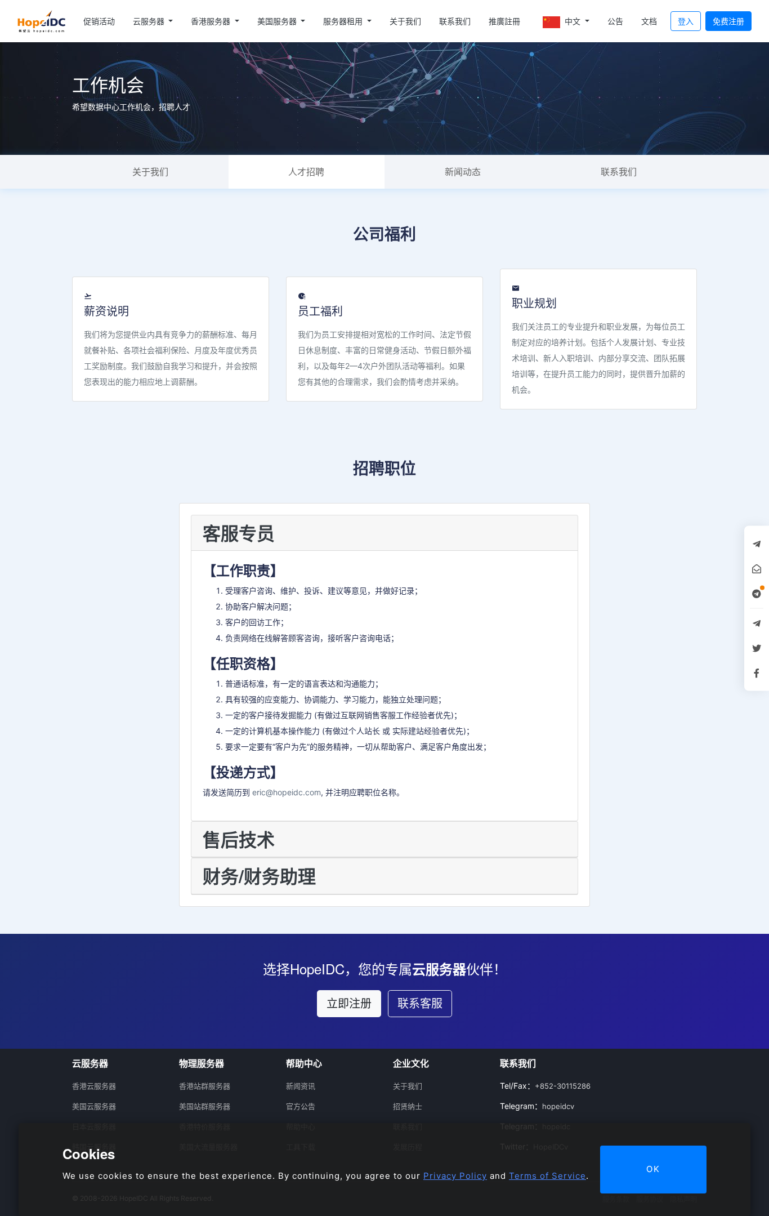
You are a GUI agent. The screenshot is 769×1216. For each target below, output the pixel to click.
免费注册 (728, 21)
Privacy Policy (455, 1175)
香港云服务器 (94, 1085)
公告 (615, 21)
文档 (649, 21)
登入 (686, 21)
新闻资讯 (300, 1085)
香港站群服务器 (204, 1085)
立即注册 (349, 1003)
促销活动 (99, 21)
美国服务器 (278, 21)
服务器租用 (344, 21)
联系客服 (419, 1003)
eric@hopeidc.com (286, 792)
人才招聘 (306, 171)
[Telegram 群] (756, 623)
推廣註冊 (504, 21)
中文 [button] (572, 21)
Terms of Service (547, 1175)
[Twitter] (756, 647)
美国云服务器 (94, 1106)
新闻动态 (463, 171)
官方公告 (300, 1106)
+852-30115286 (563, 1085)
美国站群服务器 (204, 1106)
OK (653, 1169)
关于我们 (405, 21)
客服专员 (239, 533)
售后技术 (239, 839)
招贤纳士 (407, 1106)
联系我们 (455, 21)
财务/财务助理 (259, 876)
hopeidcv (558, 1106)
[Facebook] (756, 672)
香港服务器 (212, 21)
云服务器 (150, 21)
